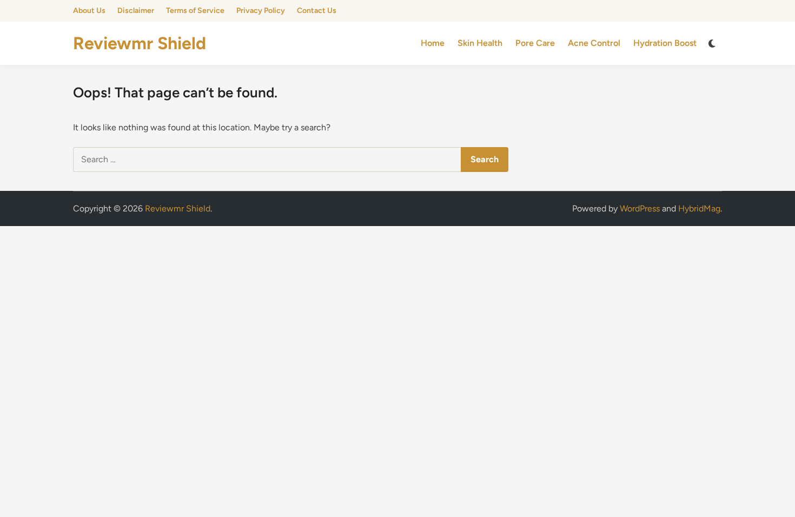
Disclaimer (135, 10)
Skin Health (480, 43)
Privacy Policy (260, 10)
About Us (89, 10)
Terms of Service (195, 10)
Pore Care (535, 43)
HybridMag (699, 208)
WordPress (640, 208)
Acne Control (594, 43)
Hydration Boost (665, 43)
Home (433, 43)
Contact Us (316, 10)
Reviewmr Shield (139, 43)
